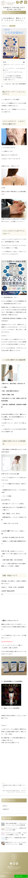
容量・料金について (9, 79)
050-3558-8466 (15, 12)
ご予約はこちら (5, 876)
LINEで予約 (18, 876)
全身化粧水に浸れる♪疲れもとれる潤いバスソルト (13, 786)
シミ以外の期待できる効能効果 (12, 76)
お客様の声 (5, 809)
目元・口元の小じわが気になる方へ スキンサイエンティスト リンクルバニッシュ (14, 791)
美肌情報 (12, 25)
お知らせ (4, 806)
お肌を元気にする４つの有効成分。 (13, 77)
